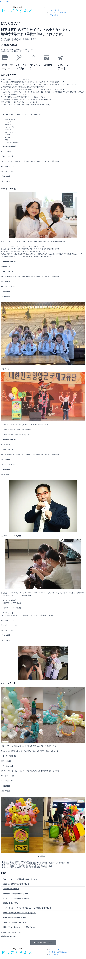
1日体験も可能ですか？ (11, 889)
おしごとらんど (5, 1)
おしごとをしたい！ (56, 10)
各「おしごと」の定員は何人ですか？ (16, 898)
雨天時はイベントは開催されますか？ (16, 894)
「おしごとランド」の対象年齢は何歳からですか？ (21, 879)
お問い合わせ (53, 15)
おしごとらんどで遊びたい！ (59, 13)
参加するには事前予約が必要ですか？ (16, 884)
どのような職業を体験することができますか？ (19, 913)
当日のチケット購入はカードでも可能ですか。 (19, 927)
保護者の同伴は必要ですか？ (13, 903)
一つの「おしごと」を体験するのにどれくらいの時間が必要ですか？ (27, 908)
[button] (64, 7)
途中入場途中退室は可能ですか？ (14, 918)
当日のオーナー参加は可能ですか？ (15, 922)
